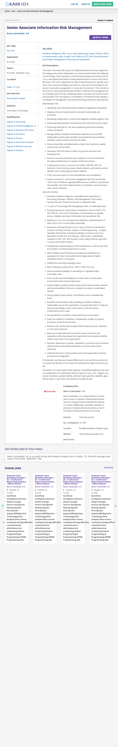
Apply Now (101, 37)
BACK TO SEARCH (106, 20)
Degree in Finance (14, 138)
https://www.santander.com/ (91, 434)
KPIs (91, 56)
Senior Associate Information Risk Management (35, 11)
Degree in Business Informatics (20, 130)
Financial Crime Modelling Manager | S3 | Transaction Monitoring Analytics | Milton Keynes (16, 480)
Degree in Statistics (15, 150)
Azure (69, 53)
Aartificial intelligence (52, 53)
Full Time (11, 50)
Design (92, 53)
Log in (74, 4)
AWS (64, 53)
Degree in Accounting (16, 121)
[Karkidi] (17, 4)
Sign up (85, 4)
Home (7, 11)
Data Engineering (80, 53)
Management (60, 59)
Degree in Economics (16, 134)
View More (108, 467)
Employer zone (102, 4)
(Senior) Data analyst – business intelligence (101, 478)
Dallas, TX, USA (13, 87)
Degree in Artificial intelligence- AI (21, 126)
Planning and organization (78, 59)
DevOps (99, 53)
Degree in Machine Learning (19, 146)
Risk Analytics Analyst (16, 98)
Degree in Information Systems (20, 142)
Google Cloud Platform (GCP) (76, 56)
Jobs (13, 11)
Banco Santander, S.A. (18, 33)
